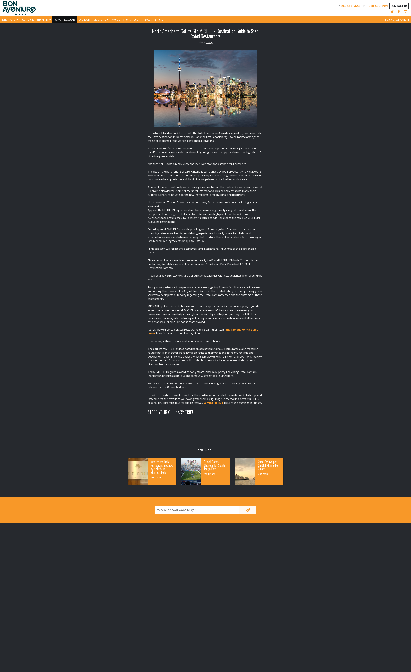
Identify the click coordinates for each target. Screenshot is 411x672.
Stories (127, 19)
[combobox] (197, 510)
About (13, 19)
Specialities (42, 19)
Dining (209, 42)
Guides (137, 19)
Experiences (84, 19)
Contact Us (398, 6)
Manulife (115, 19)
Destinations (28, 19)
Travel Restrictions (153, 19)
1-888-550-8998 (377, 6)
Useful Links (100, 19)
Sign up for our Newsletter (397, 19)
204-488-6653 (350, 6)
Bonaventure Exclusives (65, 19)
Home (4, 19)
